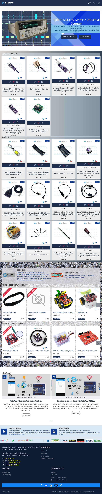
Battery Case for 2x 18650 (63, 173)
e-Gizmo (35, 85)
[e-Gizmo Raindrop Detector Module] (38, 67)
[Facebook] (41, 485)
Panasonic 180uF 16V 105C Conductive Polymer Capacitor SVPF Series (88, 173)
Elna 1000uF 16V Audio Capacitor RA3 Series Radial (88, 255)
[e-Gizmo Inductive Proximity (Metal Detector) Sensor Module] (88, 67)
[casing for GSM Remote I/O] (38, 299)
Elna (84, 250)
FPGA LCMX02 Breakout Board (88, 351)
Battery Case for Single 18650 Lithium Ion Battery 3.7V (38, 173)
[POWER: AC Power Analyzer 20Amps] (63, 337)
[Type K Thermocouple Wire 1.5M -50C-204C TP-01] (13, 150)
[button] (98, 30)
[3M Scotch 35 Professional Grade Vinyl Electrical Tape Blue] (13, 232)
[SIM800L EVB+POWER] (14, 337)
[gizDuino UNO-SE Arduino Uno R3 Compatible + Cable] (38, 337)
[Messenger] (46, 485)
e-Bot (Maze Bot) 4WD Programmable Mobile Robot (64, 312)
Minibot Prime (82, 312)
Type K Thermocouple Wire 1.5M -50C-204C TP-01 (13, 173)
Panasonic (84, 167)
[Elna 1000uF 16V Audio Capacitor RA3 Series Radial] (88, 232)
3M (10, 249)
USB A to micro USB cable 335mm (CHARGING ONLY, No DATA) (63, 214)
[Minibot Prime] (88, 299)
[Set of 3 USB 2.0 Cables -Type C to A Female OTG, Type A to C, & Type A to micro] (88, 191)
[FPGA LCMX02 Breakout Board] (88, 337)
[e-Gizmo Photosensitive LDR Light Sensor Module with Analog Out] (63, 67)
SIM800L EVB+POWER (10, 351)
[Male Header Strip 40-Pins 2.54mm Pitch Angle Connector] (63, 232)
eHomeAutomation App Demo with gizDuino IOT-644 (26, 401)
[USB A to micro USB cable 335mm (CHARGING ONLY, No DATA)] (63, 191)
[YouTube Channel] (51, 485)
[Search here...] (94, 3)
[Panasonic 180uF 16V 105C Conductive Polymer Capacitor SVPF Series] (88, 150)
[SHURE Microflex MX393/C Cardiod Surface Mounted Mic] (13, 191)
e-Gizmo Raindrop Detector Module (38, 90)
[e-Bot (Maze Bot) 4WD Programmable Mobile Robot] (63, 299)
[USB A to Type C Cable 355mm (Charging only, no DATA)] (38, 191)
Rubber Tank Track (9, 312)
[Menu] (89, 3)
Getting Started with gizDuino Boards (75, 401)
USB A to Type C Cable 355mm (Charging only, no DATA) (38, 214)
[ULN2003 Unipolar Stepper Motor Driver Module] (38, 108)
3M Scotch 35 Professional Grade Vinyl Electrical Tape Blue (13, 255)
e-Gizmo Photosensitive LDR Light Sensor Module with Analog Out (63, 90)
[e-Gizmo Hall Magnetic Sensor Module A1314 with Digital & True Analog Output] (13, 108)
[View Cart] (99, 3)
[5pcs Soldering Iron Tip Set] (38, 232)
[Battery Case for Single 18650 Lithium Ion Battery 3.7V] (38, 150)
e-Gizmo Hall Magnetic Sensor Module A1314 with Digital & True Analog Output (13, 131)
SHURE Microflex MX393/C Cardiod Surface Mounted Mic (13, 214)
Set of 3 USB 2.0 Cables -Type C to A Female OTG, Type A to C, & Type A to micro (88, 214)
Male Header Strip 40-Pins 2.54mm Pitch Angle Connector (63, 255)
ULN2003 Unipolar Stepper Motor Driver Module (38, 131)
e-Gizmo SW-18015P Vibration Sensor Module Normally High (13, 90)
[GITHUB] (56, 485)
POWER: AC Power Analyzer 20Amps (64, 351)
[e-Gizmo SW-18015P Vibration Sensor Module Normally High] (13, 67)
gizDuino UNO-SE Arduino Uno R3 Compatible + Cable (39, 351)
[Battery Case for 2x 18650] (63, 150)
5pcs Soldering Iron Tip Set (38, 255)
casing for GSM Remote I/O (37, 312)
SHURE (10, 209)
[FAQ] (61, 485)
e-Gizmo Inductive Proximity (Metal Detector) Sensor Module (88, 90)
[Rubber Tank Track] (14, 299)
